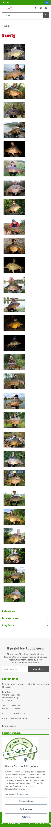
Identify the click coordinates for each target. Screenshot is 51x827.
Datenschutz (22, 794)
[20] (17, 420)
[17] (17, 362)
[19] (17, 401)
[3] (17, 91)
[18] (17, 381)
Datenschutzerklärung (14, 657)
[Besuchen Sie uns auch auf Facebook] (47, 2)
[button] (35, 8)
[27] (17, 556)
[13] (17, 285)
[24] (17, 498)
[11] (17, 246)
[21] (17, 440)
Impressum (9, 794)
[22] (17, 459)
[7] (17, 168)
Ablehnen (26, 817)
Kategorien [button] (8, 611)
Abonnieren (38, 669)
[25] (17, 517)
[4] (17, 110)
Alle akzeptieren (26, 801)
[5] (17, 130)
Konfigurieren (26, 809)
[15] (17, 323)
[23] (17, 478)
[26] (17, 536)
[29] (17, 594)
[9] (17, 207)
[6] (17, 149)
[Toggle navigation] (3, 7)
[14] (17, 304)
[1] (17, 52)
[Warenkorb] (46, 8)
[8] (17, 188)
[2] (17, 72)
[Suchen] (46, 15)
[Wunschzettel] (40, 8)
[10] (17, 227)
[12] (17, 265)
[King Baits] (10, 8)
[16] (17, 343)
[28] (17, 575)
